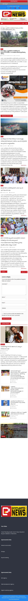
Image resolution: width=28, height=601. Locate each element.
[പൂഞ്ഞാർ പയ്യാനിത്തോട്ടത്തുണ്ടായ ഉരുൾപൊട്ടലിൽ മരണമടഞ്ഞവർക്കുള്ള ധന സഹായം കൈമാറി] (5, 388)
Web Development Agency (7, 584)
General (3, 436)
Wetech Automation (6, 545)
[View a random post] (26, 23)
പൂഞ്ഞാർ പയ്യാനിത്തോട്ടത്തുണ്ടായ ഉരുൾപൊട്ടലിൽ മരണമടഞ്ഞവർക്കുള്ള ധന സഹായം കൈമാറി (16, 389)
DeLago (3, 551)
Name (4, 297)
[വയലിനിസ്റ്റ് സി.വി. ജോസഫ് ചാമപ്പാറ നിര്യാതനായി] (14, 334)
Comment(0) (17, 55)
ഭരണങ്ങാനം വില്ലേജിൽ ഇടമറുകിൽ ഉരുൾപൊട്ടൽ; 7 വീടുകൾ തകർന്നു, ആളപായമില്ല (4, 271)
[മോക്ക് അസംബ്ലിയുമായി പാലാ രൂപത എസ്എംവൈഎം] (14, 175)
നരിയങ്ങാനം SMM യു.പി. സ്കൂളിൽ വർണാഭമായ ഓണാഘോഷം (18, 413)
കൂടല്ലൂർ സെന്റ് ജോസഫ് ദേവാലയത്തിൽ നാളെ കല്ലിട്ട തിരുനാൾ (17, 402)
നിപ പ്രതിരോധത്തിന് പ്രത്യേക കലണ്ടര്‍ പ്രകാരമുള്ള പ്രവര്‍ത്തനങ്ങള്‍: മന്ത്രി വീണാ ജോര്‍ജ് (24, 272)
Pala (2, 49)
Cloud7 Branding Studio (6, 532)
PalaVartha (13, 533)
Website (4, 308)
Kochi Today (16, 532)
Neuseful (22, 532)
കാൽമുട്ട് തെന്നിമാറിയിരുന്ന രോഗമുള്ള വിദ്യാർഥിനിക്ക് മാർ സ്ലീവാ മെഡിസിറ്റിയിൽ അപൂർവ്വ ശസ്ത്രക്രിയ (14, 141)
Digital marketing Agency (7, 590)
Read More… (24, 165)
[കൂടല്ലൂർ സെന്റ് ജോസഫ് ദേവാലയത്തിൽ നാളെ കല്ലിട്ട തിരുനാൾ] (5, 403)
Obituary (2, 344)
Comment (5, 284)
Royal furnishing (5, 557)
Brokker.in (8, 533)
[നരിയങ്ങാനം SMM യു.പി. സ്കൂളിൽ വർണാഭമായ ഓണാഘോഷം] (5, 414)
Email (3, 302)
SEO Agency (4, 578)
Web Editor (11, 55)
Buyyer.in (3, 533)
